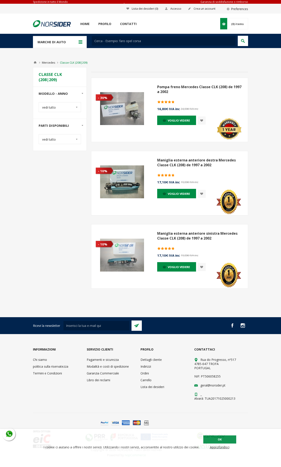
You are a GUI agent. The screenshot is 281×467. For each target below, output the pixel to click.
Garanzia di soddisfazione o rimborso (224, 2)
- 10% (102, 171)
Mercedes (48, 62)
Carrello (145, 380)
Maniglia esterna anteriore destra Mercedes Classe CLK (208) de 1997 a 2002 (196, 162)
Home (85, 24)
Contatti (128, 24)
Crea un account (204, 9)
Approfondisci (219, 447)
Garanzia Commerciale (103, 373)
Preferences (239, 9)
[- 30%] (100, 81)
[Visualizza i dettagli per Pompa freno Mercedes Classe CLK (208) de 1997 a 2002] (122, 108)
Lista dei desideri (152, 387)
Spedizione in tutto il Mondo (50, 2)
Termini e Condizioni (47, 373)
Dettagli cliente (151, 360)
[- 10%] (100, 154)
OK (220, 439)
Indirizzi (145, 366)
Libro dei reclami (98, 380)
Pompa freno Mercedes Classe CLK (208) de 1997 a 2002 (199, 89)
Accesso (175, 9)
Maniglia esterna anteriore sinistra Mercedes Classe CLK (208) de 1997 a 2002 (197, 236)
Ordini (144, 373)
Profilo (104, 24)
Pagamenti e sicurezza (103, 360)
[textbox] (164, 41)
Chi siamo (40, 360)
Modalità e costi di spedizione (108, 366)
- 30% (102, 97)
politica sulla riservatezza (50, 366)
